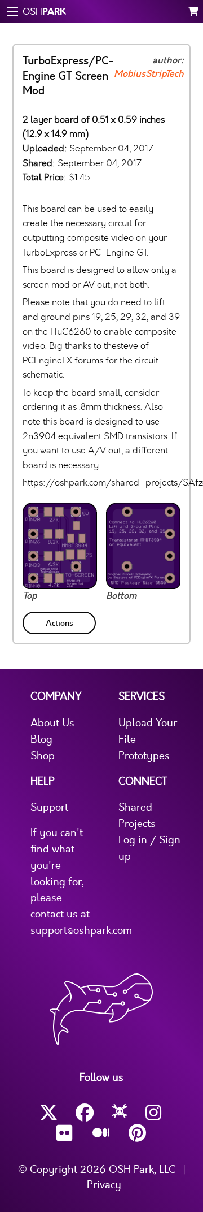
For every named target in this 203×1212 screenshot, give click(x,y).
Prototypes (144, 756)
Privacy (104, 1185)
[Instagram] (154, 1112)
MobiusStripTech (149, 74)
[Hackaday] (120, 1113)
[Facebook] (85, 1112)
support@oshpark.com (81, 930)
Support (49, 807)
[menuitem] (60, 621)
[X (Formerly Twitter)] (48, 1112)
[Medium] (101, 1133)
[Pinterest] (138, 1133)
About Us (52, 723)
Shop (42, 756)
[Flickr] (65, 1133)
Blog (41, 739)
